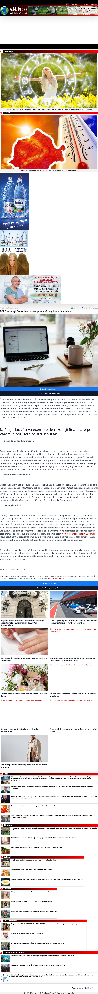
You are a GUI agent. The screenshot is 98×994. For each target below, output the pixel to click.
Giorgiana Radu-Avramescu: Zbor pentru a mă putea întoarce (33, 892)
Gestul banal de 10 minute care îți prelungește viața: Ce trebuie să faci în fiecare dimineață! (43, 838)
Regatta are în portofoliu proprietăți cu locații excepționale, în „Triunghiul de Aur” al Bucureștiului (22, 622)
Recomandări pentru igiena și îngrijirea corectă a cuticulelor (24, 659)
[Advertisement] (49, 30)
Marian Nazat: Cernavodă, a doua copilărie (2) (27, 933)
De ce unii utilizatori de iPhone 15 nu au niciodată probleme (73, 695)
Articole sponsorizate (11, 308)
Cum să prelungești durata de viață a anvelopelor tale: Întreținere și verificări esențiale (73, 621)
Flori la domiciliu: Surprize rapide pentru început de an (24, 695)
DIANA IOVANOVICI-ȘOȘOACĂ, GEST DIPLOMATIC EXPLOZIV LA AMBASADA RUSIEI (39, 965)
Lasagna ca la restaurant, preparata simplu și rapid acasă (31, 869)
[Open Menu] (1, 46)
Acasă (2, 308)
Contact (94, 4)
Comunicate (85, 4)
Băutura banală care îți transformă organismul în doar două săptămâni (36, 847)
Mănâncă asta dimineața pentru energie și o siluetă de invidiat (33, 860)
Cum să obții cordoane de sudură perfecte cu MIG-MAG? (73, 730)
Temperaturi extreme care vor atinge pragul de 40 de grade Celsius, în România (49, 170)
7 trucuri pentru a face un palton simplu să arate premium (24, 766)
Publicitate (75, 4)
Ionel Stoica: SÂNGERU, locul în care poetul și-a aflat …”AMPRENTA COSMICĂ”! (38, 943)
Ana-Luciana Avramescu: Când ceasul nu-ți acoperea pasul (31, 901)
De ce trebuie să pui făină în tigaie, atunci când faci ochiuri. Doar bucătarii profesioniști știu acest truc (47, 879)
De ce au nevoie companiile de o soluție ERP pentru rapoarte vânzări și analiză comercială (43, 955)
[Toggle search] (95, 46)
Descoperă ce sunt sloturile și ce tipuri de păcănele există (20, 730)
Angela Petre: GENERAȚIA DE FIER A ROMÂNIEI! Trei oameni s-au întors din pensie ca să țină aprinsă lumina (48, 924)
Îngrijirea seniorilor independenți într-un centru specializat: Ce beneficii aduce (72, 659)
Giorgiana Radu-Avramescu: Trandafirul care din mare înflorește (34, 911)
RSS (67, 4)
